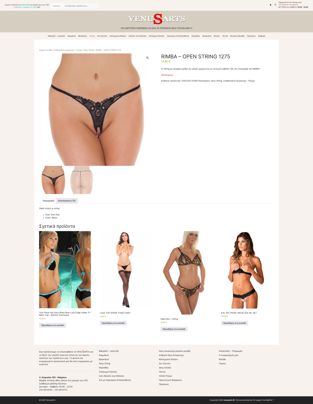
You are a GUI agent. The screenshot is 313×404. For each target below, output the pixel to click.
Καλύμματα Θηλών (118, 36)
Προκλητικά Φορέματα (170, 380)
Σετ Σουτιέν (102, 36)
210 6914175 (293, 5)
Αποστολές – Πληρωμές (230, 351)
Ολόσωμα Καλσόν (157, 36)
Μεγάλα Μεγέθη (237, 36)
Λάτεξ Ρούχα (165, 376)
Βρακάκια (82, 36)
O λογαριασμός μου (229, 355)
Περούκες (251, 36)
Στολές (217, 36)
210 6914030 (283, 5)
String (92, 36)
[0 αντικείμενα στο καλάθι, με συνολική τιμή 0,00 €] (275, 5)
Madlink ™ (270, 400)
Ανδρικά (261, 36)
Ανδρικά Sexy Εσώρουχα (171, 355)
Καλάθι (222, 359)
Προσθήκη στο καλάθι (52, 325)
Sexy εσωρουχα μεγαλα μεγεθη (174, 351)
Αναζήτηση (56, 6)
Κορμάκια (71, 36)
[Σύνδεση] (271, 5)
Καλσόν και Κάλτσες (137, 36)
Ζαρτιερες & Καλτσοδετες (178, 36)
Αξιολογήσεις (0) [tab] (67, 200)
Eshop (239, 400)
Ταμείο (222, 363)
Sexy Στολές (165, 367)
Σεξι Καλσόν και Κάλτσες (111, 376)
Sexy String (89, 50)
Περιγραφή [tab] (48, 200)
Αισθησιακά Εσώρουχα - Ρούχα (68, 50)
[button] (147, 58)
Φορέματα (206, 36)
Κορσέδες (196, 36)
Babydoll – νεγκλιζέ (56, 36)
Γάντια (225, 36)
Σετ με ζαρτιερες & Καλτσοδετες (115, 380)
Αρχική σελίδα (45, 50)
